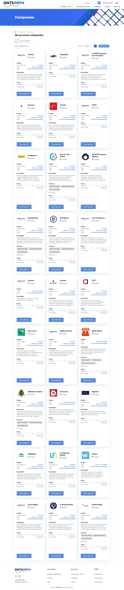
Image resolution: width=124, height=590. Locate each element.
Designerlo (32, 155)
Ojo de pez (32, 331)
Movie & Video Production (88, 363)
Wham (94, 454)
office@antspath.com (21, 582)
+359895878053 (20, 580)
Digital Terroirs (66, 331)
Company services (83, 6)
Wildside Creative (35, 392)
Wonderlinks (33, 218)
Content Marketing (54, 189)
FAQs (48, 582)
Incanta (63, 280)
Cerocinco (64, 392)
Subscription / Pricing (77, 574)
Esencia (31, 105)
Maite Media (97, 331)
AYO (94, 280)
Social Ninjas (97, 505)
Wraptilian (64, 55)
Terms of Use (98, 582)
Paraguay (32, 57)
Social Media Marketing (67, 186)
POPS (94, 105)
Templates (97, 6)
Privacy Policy (98, 574)
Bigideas (95, 392)
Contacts (49, 578)
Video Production (86, 360)
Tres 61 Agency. (98, 218)
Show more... (52, 192)
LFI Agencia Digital (65, 454)
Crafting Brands (66, 505)
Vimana (31, 280)
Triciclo (63, 105)
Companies (22, 32)
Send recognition (107, 3)
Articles (107, 6)
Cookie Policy (98, 578)
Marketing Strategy (54, 186)
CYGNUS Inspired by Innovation (99, 55)
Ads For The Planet (65, 155)
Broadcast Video (96, 360)
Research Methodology (54, 574)
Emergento (64, 218)
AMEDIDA (32, 454)
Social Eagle (33, 505)
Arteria (31, 55)
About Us (117, 6)
